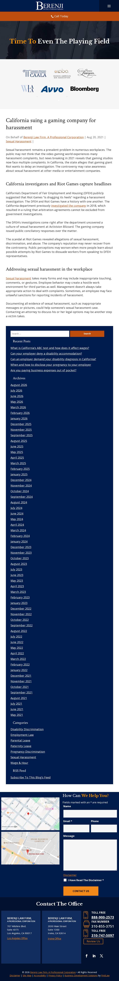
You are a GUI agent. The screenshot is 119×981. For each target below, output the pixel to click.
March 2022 (18, 659)
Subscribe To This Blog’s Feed (31, 777)
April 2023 (17, 586)
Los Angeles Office (17, 938)
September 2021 (22, 692)
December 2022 (21, 608)
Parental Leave (20, 740)
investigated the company (68, 206)
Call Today (61, 16)
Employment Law (22, 735)
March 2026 (18, 407)
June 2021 (17, 709)
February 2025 (20, 469)
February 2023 (20, 597)
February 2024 (20, 536)
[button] (116, 958)
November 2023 (21, 552)
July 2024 (16, 508)
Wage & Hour (19, 763)
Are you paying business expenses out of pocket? (43, 370)
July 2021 (16, 703)
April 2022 (17, 653)
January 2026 (19, 418)
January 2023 (19, 603)
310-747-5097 (102, 935)
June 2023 (17, 575)
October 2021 (20, 687)
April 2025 (17, 457)
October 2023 (20, 558)
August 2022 (19, 631)
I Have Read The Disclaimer (86, 880)
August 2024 (19, 502)
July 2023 (16, 569)
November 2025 (21, 429)
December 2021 (21, 676)
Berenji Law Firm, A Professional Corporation (53, 137)
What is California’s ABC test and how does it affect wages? (50, 348)
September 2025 (22, 435)
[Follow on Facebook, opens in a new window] (87, 956)
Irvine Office (54, 938)
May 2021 (17, 715)
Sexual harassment (18, 278)
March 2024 (18, 530)
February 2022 (20, 664)
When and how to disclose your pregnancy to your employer (51, 365)
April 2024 (17, 525)
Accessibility (40, 975)
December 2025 (21, 424)
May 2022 (17, 648)
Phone (95, 821)
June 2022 (17, 642)
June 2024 (17, 513)
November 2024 (21, 485)
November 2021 (21, 681)
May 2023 (17, 580)
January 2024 (19, 541)
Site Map (27, 975)
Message (69, 836)
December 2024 (21, 480)
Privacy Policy (55, 975)
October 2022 (20, 620)
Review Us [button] (93, 941)
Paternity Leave (21, 746)
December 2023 (21, 547)
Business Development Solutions (81, 975)
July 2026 (16, 390)
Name (67, 806)
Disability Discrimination (27, 729)
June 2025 (17, 446)
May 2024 (17, 519)
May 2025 (17, 452)
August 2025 (19, 441)
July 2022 (16, 636)
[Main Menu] (109, 5)
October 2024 (20, 491)
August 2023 (19, 564)
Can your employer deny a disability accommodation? (46, 353)
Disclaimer (70, 875)
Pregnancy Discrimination (28, 751)
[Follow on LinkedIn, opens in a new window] (94, 956)
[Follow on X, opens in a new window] (101, 956)
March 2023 (18, 592)
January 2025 (19, 474)
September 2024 (22, 497)
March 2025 (18, 463)
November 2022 (21, 614)
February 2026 (20, 413)
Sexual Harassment (18, 141)
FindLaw (105, 975)
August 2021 (19, 698)
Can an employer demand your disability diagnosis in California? (53, 359)
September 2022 (22, 625)
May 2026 (17, 402)
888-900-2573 (102, 917)
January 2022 (19, 670)
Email (67, 821)
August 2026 (19, 385)
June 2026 (17, 396)
